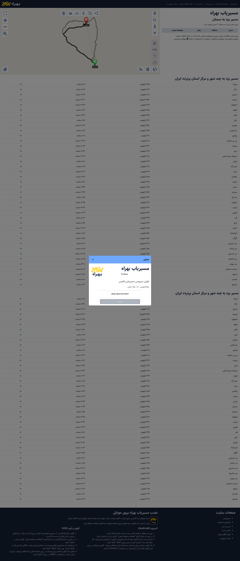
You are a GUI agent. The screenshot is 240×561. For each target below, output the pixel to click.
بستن (120, 301)
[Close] (93, 260)
